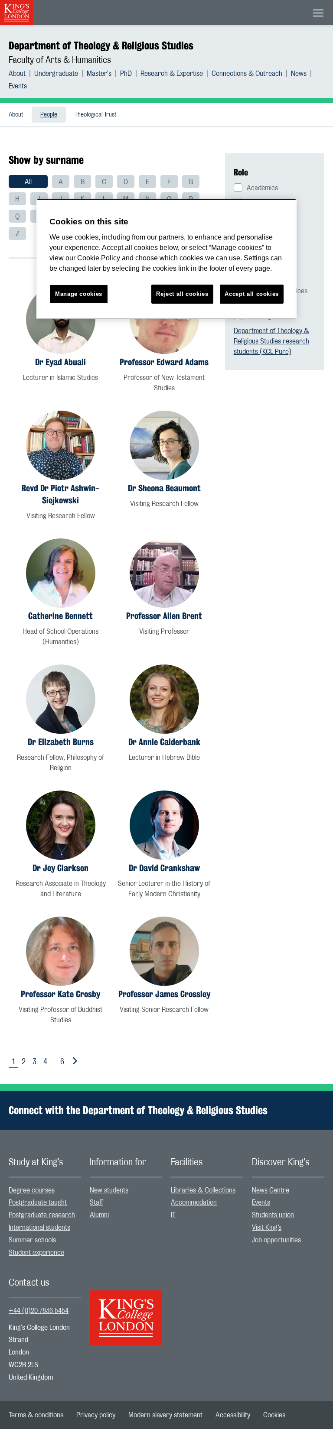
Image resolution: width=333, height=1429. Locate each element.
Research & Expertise (171, 73)
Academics (262, 188)
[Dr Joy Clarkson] (60, 825)
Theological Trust (95, 115)
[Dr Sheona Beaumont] (164, 445)
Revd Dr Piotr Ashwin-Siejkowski (60, 494)
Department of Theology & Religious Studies (101, 45)
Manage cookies (78, 294)
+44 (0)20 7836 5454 (39, 1310)
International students (39, 1227)
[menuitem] (21, 73)
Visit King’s (266, 1227)
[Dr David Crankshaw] (164, 825)
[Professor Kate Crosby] (60, 951)
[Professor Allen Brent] (164, 573)
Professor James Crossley (164, 994)
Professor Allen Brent (164, 615)
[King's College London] (126, 1310)
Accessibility (232, 1415)
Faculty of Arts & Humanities (60, 60)
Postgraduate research (42, 1215)
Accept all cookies (252, 294)
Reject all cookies (182, 294)
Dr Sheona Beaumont (164, 488)
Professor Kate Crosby (60, 994)
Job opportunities (276, 1240)
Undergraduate (56, 73)
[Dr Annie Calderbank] (164, 699)
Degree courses (32, 1190)
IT (173, 1215)
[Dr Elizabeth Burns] (60, 699)
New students (109, 1190)
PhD (126, 73)
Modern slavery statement (165, 1415)
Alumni (99, 1215)
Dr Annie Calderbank (164, 742)
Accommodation (194, 1202)
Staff (96, 1202)
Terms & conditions (36, 1415)
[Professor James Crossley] (164, 951)
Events (18, 86)
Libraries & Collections (203, 1190)
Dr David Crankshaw (164, 868)
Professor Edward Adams (164, 362)
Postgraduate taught (38, 1202)
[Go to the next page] (73, 1061)
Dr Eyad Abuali (60, 362)
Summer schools (32, 1240)
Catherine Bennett (60, 615)
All (28, 181)
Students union (273, 1215)
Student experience (36, 1252)
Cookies (274, 1415)
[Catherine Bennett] (60, 573)
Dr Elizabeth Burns (61, 742)
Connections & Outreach (247, 73)
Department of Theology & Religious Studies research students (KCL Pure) (271, 341)
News (299, 73)
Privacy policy (95, 1415)
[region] (166, 259)
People (48, 115)
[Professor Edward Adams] (164, 319)
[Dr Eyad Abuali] (60, 319)
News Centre (270, 1190)
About (17, 73)
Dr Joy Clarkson (60, 868)
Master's (99, 73)
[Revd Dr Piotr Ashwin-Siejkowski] (60, 445)
